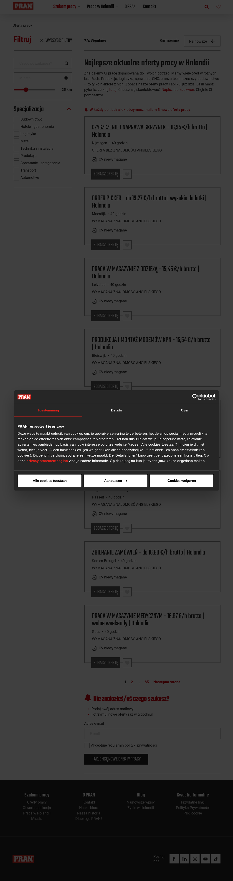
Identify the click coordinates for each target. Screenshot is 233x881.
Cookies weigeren (181, 481)
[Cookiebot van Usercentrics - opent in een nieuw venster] (195, 396)
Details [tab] (116, 410)
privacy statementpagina (47, 461)
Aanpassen (113, 481)
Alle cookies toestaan (50, 481)
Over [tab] (185, 410)
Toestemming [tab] (48, 410)
